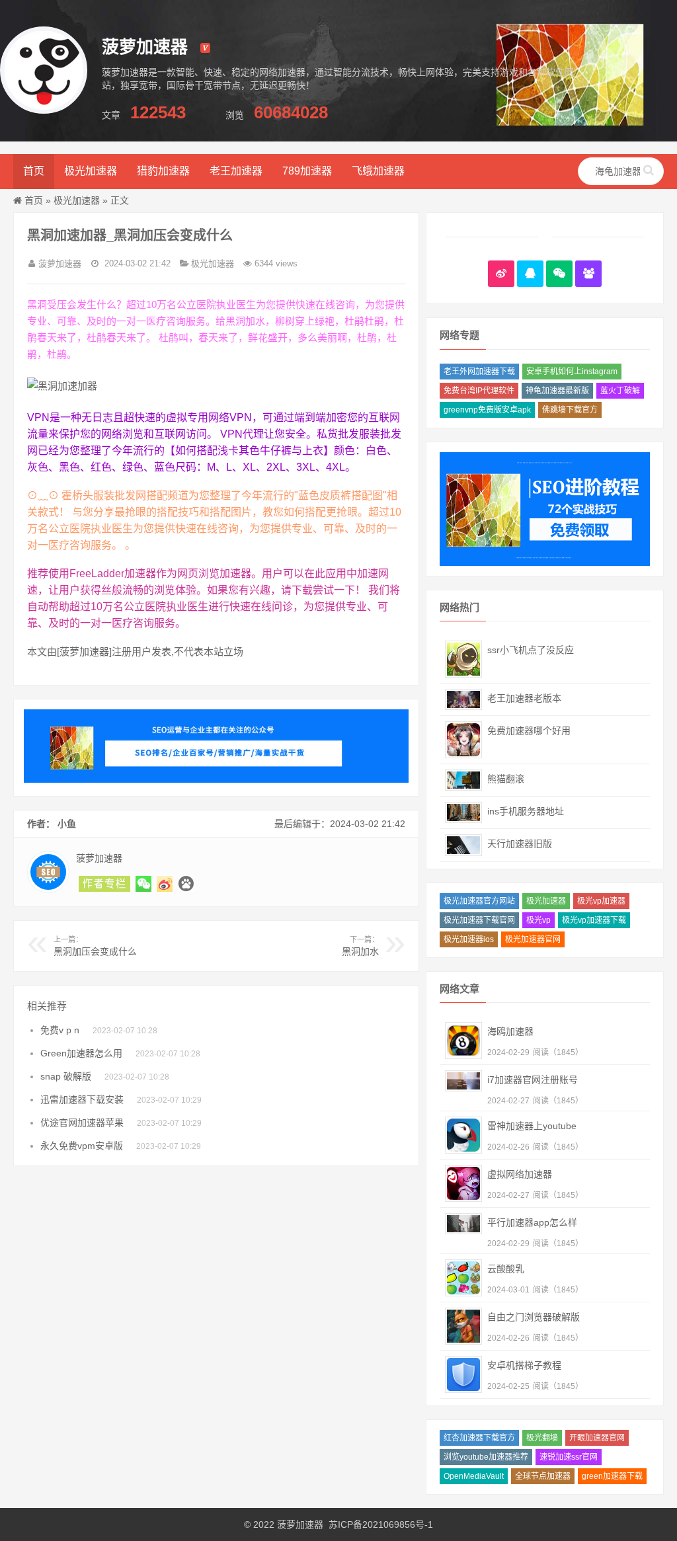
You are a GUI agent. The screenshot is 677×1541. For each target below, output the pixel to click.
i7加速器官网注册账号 (532, 1079)
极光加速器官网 (533, 939)
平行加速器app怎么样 (532, 1222)
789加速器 (307, 171)
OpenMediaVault (474, 1476)
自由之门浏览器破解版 (533, 1317)
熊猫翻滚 (505, 778)
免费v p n (59, 1030)
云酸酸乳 (505, 1268)
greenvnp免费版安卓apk (487, 410)
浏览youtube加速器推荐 (486, 1457)
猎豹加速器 (163, 171)
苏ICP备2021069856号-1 (381, 1524)
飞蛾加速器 (378, 171)
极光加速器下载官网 (479, 920)
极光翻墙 (542, 1437)
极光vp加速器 (601, 901)
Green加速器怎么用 (81, 1053)
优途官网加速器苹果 (82, 1122)
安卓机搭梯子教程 (524, 1365)
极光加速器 (90, 171)
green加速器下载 (612, 1476)
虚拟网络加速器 (519, 1174)
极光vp (538, 920)
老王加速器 (236, 171)
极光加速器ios (469, 939)
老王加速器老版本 (524, 698)
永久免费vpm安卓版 (81, 1145)
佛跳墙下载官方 (570, 410)
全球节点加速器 (543, 1476)
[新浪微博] (501, 273)
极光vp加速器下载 (594, 920)
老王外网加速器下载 (479, 371)
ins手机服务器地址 (525, 811)
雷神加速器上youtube (532, 1126)
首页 (33, 171)
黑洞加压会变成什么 (95, 946)
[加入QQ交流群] (588, 273)
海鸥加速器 (510, 1031)
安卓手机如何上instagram (571, 371)
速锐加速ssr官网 (568, 1457)
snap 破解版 (65, 1076)
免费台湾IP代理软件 (479, 390)
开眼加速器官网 (597, 1437)
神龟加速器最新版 (557, 390)
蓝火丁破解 (620, 390)
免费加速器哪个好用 (529, 730)
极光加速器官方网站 (479, 901)
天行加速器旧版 (519, 843)
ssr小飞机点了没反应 (530, 650)
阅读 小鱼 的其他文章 (104, 884)
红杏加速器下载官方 (479, 1437)
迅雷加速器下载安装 (82, 1099)
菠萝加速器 (300, 1524)
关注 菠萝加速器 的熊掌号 (186, 884)
